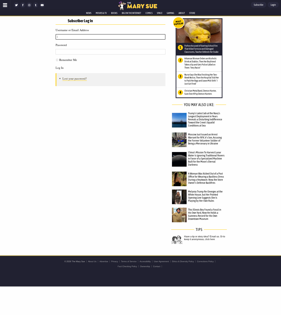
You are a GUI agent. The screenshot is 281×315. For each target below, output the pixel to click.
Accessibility (145, 261)
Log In (60, 68)
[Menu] (5, 5)
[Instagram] (29, 7)
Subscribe (258, 4)
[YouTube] (42, 7)
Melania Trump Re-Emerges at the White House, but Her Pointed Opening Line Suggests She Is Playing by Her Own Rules (205, 196)
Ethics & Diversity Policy (183, 261)
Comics (149, 13)
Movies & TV (101, 13)
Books (114, 13)
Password (61, 45)
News (88, 13)
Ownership (145, 266)
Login (273, 4)
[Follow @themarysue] (16, 7)
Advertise (104, 261)
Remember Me (68, 60)
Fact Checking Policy (127, 266)
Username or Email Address (72, 30)
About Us (92, 261)
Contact (156, 266)
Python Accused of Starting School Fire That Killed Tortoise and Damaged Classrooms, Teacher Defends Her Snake (201, 48)
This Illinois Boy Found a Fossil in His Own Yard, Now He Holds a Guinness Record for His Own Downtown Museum (204, 214)
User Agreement (161, 261)
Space (159, 13)
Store (192, 13)
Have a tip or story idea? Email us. (202, 236)
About (182, 13)
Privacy (114, 261)
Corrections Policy (205, 261)
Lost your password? (74, 78)
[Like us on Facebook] (22, 7)
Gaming (170, 13)
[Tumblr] (35, 7)
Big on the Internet (131, 13)
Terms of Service (129, 261)
